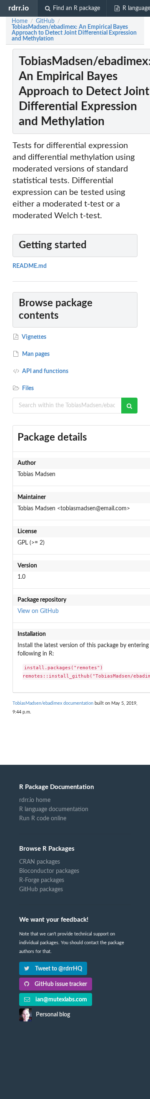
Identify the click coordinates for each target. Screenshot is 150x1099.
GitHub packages (41, 889)
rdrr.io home (34, 800)
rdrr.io (18, 8)
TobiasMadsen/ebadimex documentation (52, 703)
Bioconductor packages (49, 871)
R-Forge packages (41, 880)
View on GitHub (38, 611)
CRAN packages (39, 862)
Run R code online (42, 819)
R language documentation (53, 809)
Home (20, 21)
